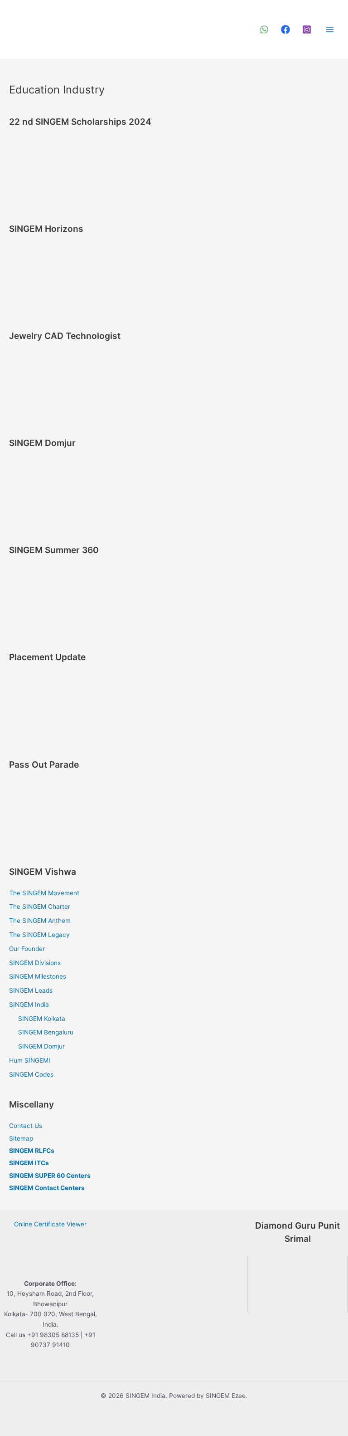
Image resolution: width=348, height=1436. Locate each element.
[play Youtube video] (297, 1284)
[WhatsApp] (264, 29)
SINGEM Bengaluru (45, 1032)
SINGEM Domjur (41, 1046)
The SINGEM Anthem (40, 920)
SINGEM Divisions (35, 962)
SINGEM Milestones (37, 976)
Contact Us (25, 1125)
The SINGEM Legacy (39, 934)
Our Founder (27, 948)
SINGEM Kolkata (41, 1018)
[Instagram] (307, 29)
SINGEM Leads (31, 990)
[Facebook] (285, 29)
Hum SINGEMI (29, 1060)
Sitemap (21, 1138)
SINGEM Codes (31, 1074)
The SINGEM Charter (39, 906)
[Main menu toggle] (330, 29)
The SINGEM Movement (44, 893)
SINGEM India (29, 1004)
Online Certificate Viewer (50, 1224)
